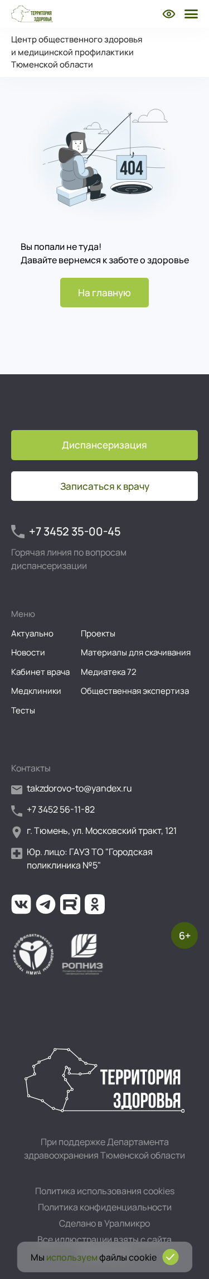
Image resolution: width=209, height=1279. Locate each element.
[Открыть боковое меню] (190, 14)
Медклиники (36, 691)
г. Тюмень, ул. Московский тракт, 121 (102, 830)
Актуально (32, 633)
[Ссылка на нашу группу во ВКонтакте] (21, 904)
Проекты (98, 633)
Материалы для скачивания (136, 652)
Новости (28, 652)
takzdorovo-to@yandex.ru (79, 788)
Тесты (23, 710)
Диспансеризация (104, 444)
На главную (104, 292)
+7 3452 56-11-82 (61, 809)
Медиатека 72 (109, 672)
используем (72, 1257)
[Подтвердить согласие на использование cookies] (170, 1257)
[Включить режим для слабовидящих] (169, 14)
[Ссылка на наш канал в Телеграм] (46, 904)
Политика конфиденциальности (105, 1207)
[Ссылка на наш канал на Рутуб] (70, 904)
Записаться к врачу (104, 486)
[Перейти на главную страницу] (32, 14)
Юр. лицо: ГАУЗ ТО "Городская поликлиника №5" (90, 858)
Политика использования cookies (104, 1191)
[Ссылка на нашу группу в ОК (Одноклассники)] (95, 904)
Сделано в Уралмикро (104, 1223)
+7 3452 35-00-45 (75, 531)
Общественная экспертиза (135, 691)
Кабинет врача (40, 672)
